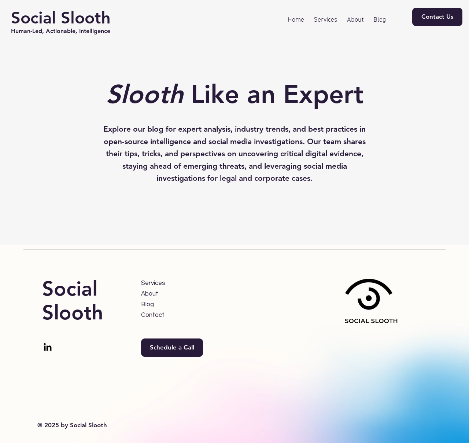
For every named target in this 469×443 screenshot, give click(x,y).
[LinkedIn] (47, 346)
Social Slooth (61, 18)
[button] (172, 347)
